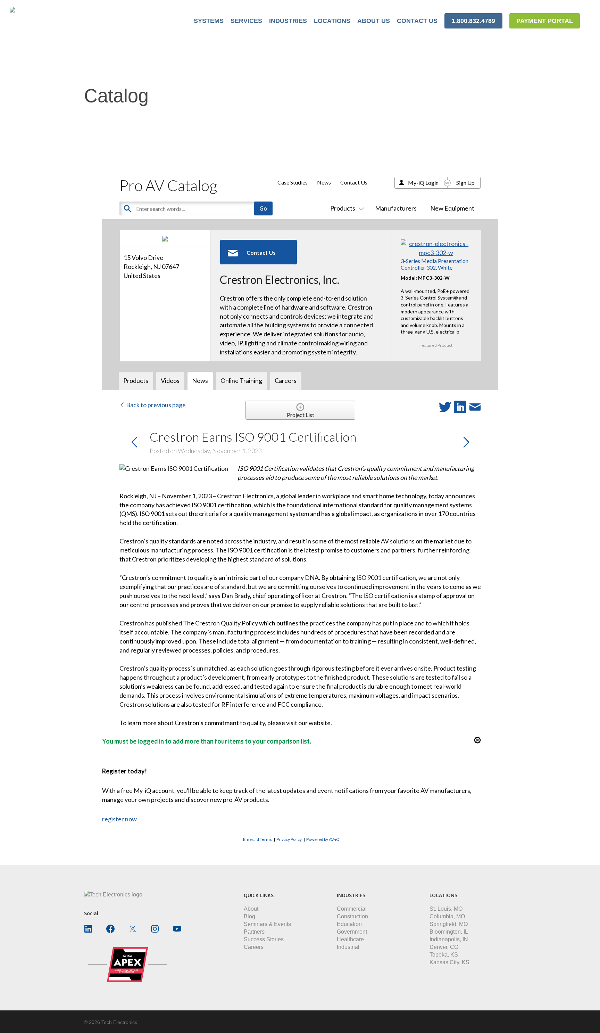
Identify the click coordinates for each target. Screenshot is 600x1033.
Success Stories (264, 939)
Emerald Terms (257, 839)
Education (349, 924)
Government (352, 932)
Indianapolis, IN (449, 939)
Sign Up (465, 182)
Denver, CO (444, 947)
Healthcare (350, 939)
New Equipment (452, 208)
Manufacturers (396, 208)
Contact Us (353, 182)
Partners (254, 932)
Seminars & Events (267, 924)
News (324, 182)
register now (119, 819)
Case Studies (292, 182)
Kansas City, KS (449, 962)
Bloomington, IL (449, 932)
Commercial (352, 909)
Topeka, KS (444, 955)
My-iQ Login (423, 182)
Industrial (348, 947)
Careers (254, 947)
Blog (249, 916)
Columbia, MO (447, 916)
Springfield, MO (449, 924)
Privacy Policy (289, 839)
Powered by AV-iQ (323, 839)
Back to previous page (155, 405)
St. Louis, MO (446, 909)
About (251, 909)
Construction (352, 916)
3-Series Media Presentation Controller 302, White (434, 264)
